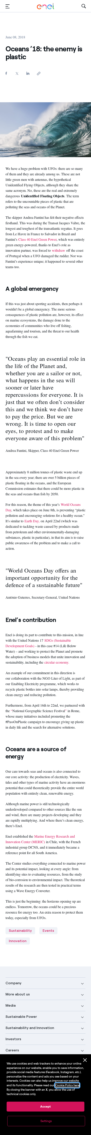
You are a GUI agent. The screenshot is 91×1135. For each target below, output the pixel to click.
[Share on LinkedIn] (28, 73)
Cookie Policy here (67, 1085)
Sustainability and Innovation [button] (30, 1028)
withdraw (58, 250)
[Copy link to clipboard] (39, 73)
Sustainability (20, 930)
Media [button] (11, 1005)
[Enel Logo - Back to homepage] (45, 6)
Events (48, 930)
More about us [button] (18, 994)
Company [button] (13, 983)
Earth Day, (32, 521)
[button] (7, 6)
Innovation (18, 941)
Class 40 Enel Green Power (37, 239)
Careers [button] (12, 1050)
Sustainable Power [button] (21, 1017)
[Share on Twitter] (17, 73)
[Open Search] (84, 6)
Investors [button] (13, 1039)
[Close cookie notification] (85, 1060)
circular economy (56, 662)
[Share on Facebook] (6, 73)
